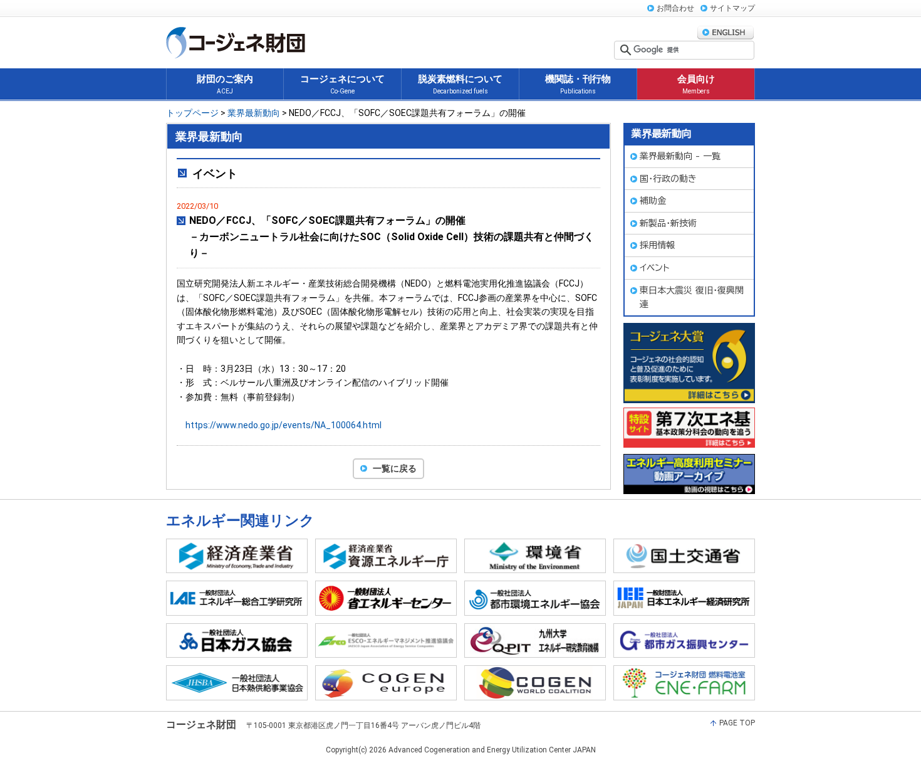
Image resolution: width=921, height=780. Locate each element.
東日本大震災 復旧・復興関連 (692, 297)
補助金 (653, 200)
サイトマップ (732, 8)
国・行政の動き (668, 178)
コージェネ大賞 (689, 363)
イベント (655, 267)
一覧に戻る (395, 468)
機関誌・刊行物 (578, 84)
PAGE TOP (737, 723)
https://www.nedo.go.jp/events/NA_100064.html (283, 425)
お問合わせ (675, 8)
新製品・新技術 (668, 223)
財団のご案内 (225, 84)
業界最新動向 (253, 113)
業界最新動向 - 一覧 (680, 156)
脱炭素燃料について (460, 84)
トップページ (192, 113)
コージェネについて (342, 84)
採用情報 (657, 245)
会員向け (696, 84)
